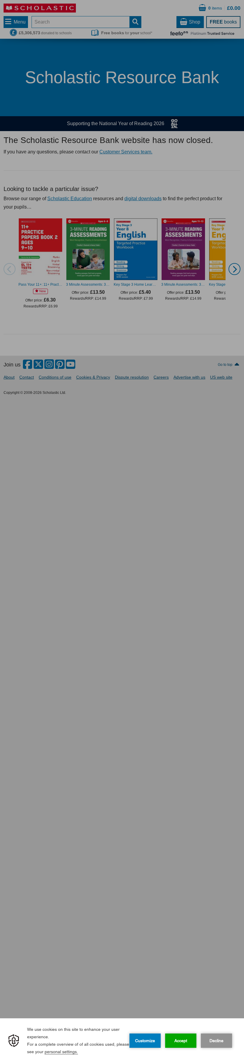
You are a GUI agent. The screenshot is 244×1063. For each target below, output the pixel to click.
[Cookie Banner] (122, 1040)
